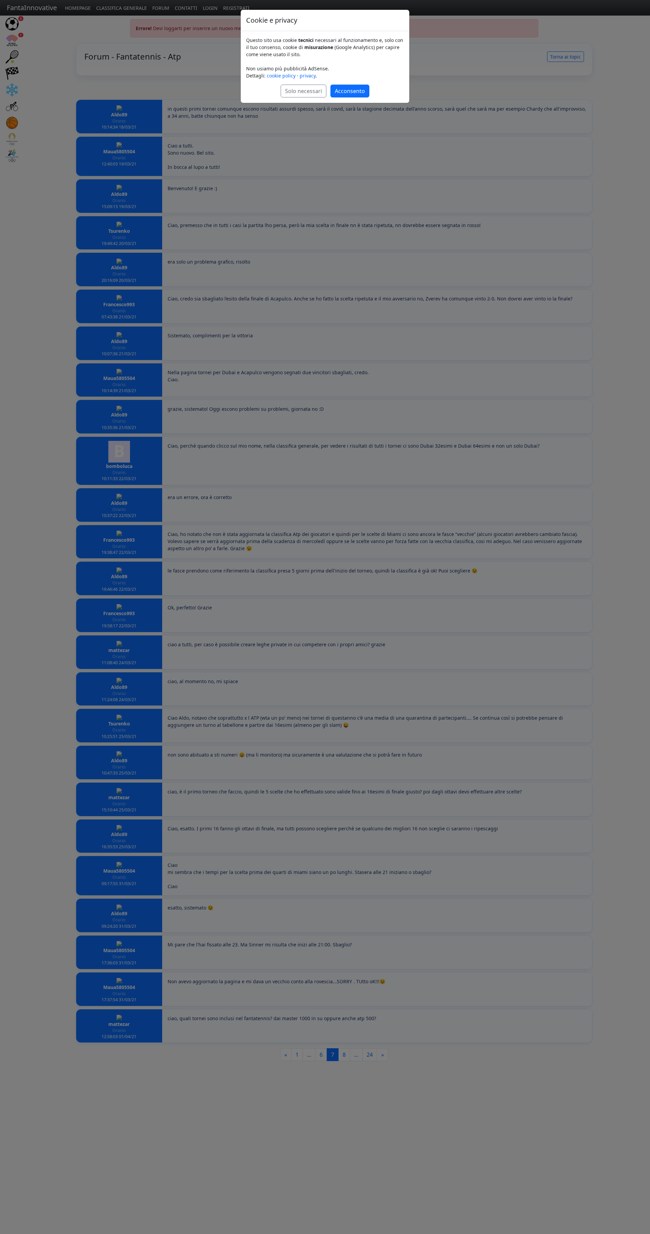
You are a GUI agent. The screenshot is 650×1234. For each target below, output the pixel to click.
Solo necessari (303, 91)
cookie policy (281, 75)
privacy (308, 75)
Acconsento (350, 91)
